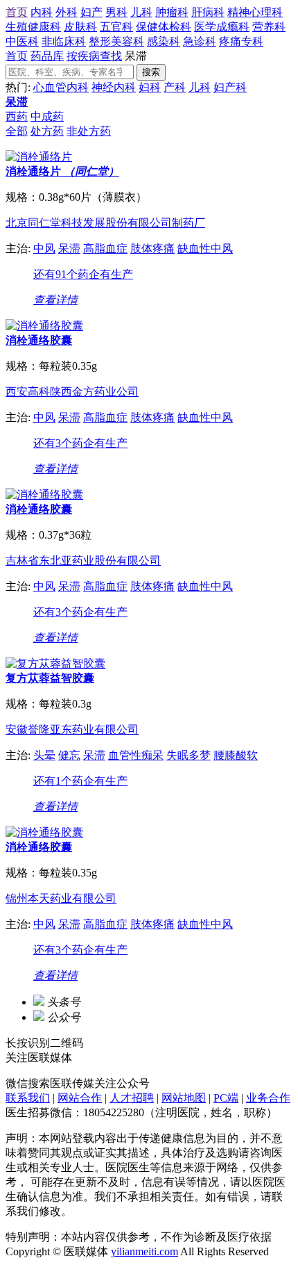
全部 (17, 131)
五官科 (116, 27)
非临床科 (64, 41)
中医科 (22, 41)
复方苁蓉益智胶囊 (50, 678)
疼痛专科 (241, 41)
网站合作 (80, 1098)
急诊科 (199, 41)
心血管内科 (61, 87)
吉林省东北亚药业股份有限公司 (83, 560)
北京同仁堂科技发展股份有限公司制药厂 (105, 223)
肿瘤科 (172, 12)
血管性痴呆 (136, 755)
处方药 (47, 131)
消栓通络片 (62, 171)
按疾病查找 (94, 56)
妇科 (150, 87)
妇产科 (230, 87)
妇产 (91, 12)
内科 (41, 12)
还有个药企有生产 (83, 274)
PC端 (225, 1098)
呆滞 (17, 102)
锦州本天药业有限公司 (61, 898)
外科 (66, 12)
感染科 (163, 41)
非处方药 (89, 131)
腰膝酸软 (235, 755)
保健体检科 (163, 27)
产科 (175, 87)
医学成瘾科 (221, 27)
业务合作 (268, 1098)
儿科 (141, 12)
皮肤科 (80, 27)
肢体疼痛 (152, 248)
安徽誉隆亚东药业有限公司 (72, 729)
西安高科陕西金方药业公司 (72, 392)
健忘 (69, 755)
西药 (17, 116)
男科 (116, 12)
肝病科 (208, 12)
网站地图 (183, 1098)
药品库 (47, 56)
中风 (44, 248)
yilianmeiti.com (144, 1251)
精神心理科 (255, 12)
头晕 (44, 755)
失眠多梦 (188, 755)
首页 (17, 12)
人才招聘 (131, 1098)
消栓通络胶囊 (39, 340)
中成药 (47, 116)
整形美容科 (116, 41)
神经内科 (113, 87)
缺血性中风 (205, 248)
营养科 (269, 27)
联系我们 (28, 1098)
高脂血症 (105, 248)
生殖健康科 (33, 27)
